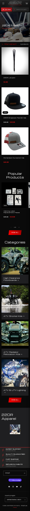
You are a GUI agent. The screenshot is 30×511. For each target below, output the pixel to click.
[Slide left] (11, 227)
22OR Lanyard (9, 78)
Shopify (23, 505)
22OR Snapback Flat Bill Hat (15, 118)
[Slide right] (19, 227)
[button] (3, 3)
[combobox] (21, 9)
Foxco (15, 507)
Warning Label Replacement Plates (12, 211)
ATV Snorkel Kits (13, 316)
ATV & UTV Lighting (15, 390)
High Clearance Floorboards (12, 279)
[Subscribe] (24, 473)
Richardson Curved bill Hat (14, 158)
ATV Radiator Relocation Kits (12, 353)
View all (15, 232)
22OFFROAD (10, 505)
